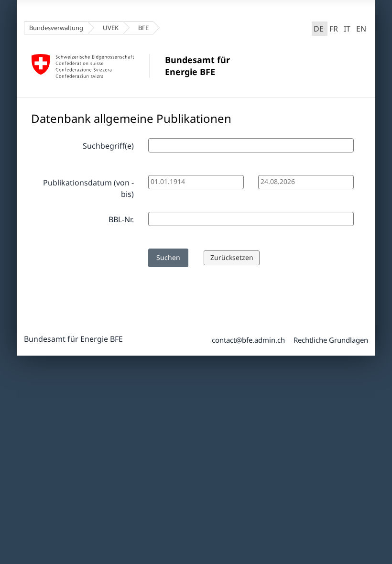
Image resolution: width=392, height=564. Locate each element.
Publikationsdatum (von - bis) (88, 188)
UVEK (111, 27)
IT (347, 28)
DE (320, 28)
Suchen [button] (168, 257)
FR (333, 28)
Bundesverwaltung (56, 27)
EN (361, 28)
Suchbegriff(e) (108, 146)
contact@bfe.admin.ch (248, 340)
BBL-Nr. (121, 219)
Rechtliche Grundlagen (331, 340)
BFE (143, 27)
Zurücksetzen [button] (231, 257)
